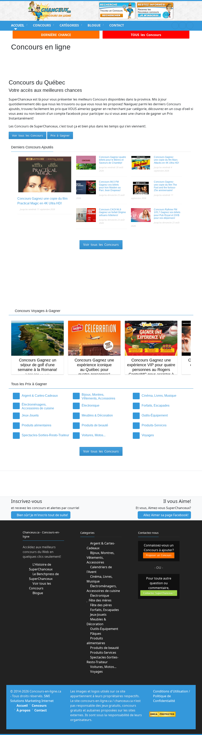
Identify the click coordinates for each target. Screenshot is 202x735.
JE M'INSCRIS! (101, 389)
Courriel (59, 376)
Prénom (58, 361)
